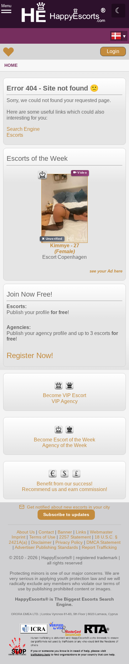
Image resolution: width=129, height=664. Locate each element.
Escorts (15, 135)
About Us (26, 531)
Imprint (18, 536)
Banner (65, 531)
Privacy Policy (69, 542)
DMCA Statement (103, 542)
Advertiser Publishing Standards (46, 547)
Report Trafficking (99, 547)
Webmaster (101, 531)
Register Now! (30, 355)
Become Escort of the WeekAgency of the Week (64, 442)
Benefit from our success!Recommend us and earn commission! (64, 486)
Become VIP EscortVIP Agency (64, 398)
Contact (46, 531)
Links (81, 531)
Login (113, 51)
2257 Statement (75, 536)
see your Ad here (106, 271)
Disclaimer (41, 542)
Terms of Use (42, 536)
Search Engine (23, 129)
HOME (11, 65)
